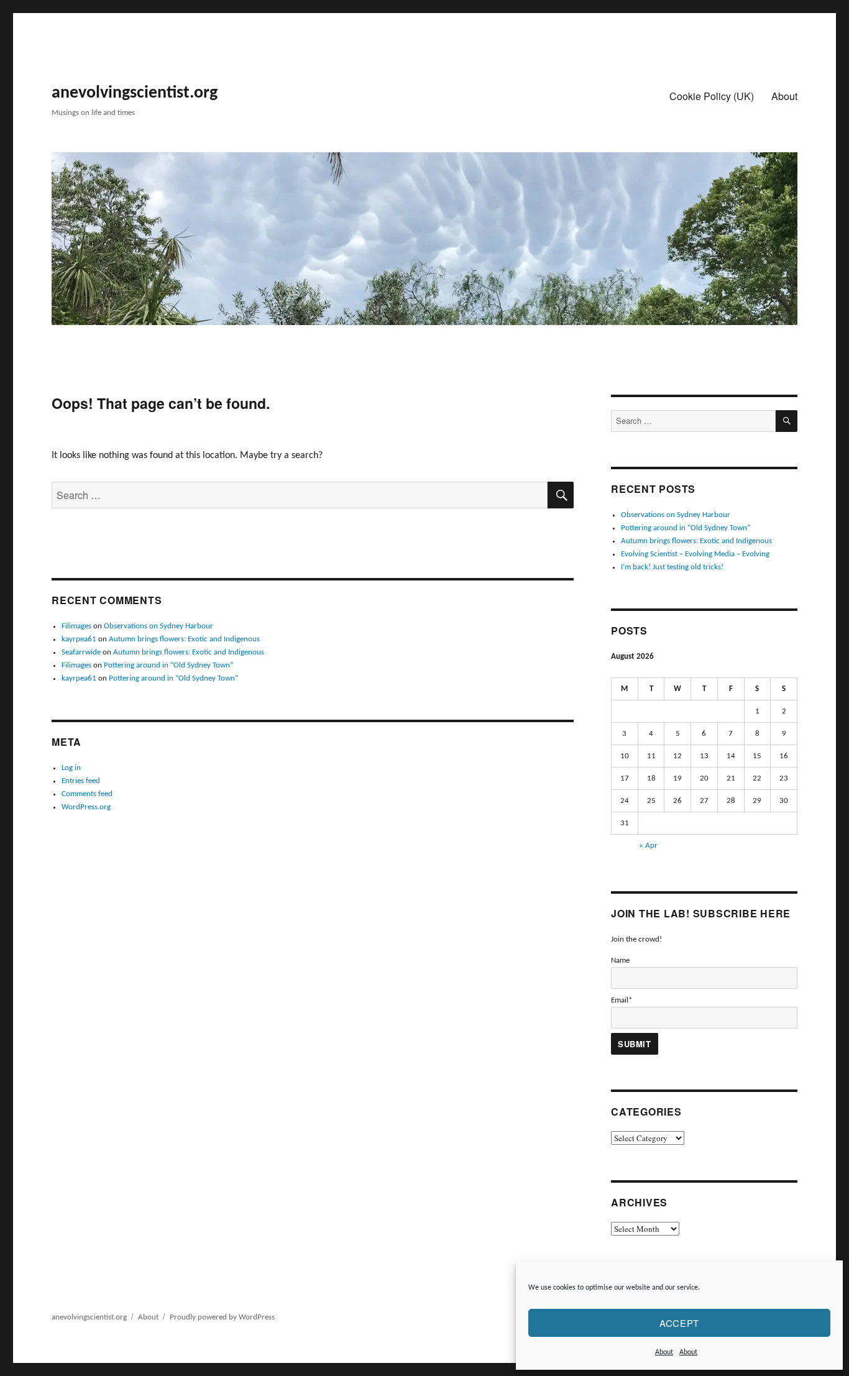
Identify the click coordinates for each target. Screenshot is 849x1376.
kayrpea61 (79, 639)
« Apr (648, 846)
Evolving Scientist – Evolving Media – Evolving (695, 554)
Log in (71, 768)
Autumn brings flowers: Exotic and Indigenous (184, 639)
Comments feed (87, 794)
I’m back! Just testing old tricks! (672, 567)
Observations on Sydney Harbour (158, 626)
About (664, 1352)
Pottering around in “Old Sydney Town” (168, 665)
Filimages (76, 626)
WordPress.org (86, 807)
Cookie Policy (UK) (711, 96)
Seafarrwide (81, 652)
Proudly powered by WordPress (222, 1317)
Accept (679, 1322)
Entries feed (81, 781)
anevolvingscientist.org (135, 93)
